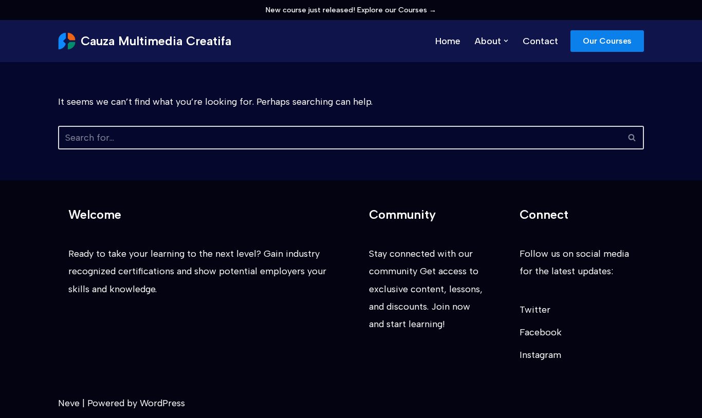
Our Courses (607, 41)
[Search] (632, 137)
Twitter (535, 309)
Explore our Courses (396, 9)
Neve (69, 403)
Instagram (540, 354)
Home (447, 41)
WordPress (162, 403)
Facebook (541, 332)
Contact (540, 41)
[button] (506, 41)
